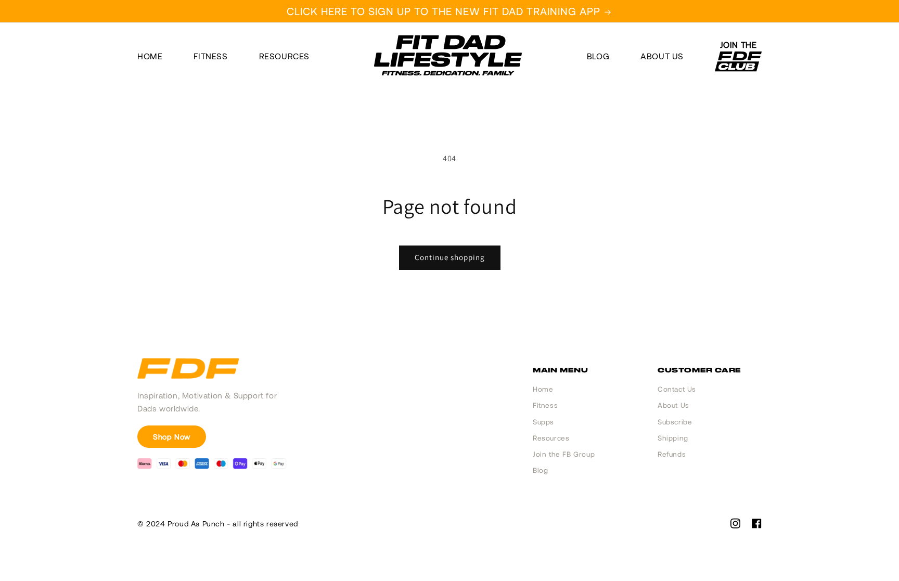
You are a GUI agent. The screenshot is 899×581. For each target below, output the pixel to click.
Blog (598, 56)
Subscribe (675, 422)
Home (149, 56)
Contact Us (677, 389)
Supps (543, 422)
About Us (673, 405)
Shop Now (171, 436)
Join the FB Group (564, 454)
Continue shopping (450, 257)
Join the (738, 45)
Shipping (673, 438)
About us (662, 56)
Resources (284, 56)
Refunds (672, 454)
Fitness (210, 56)
